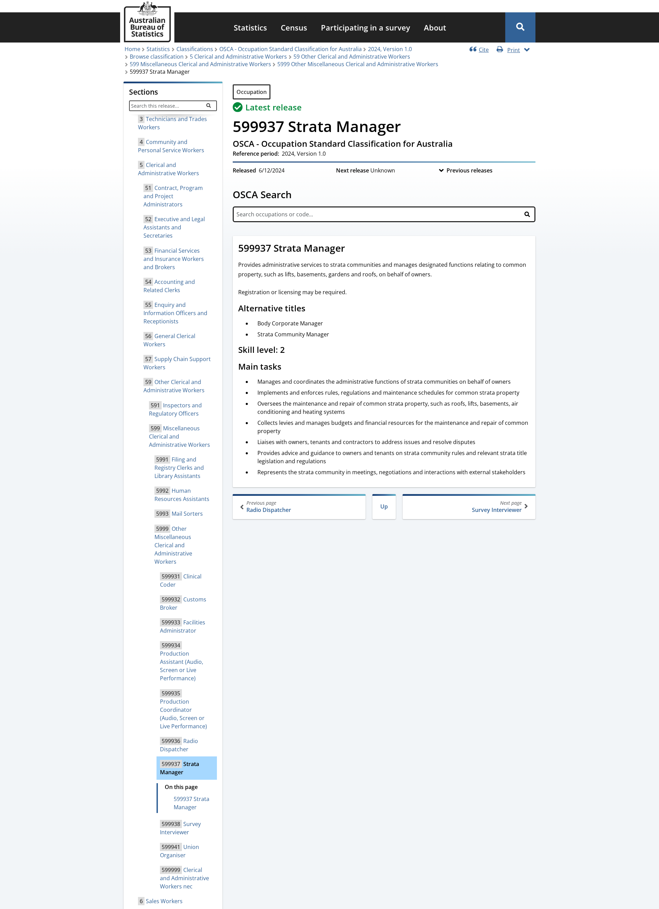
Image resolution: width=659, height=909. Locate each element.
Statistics (250, 27)
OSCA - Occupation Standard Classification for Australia (290, 49)
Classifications (194, 49)
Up (384, 506)
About (435, 27)
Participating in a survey (365, 27)
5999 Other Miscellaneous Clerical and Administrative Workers (357, 64)
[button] (520, 27)
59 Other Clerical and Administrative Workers (351, 56)
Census (294, 27)
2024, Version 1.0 (390, 49)
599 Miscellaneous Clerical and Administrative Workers (200, 64)
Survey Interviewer (497, 507)
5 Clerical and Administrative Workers (238, 56)
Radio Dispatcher (268, 507)
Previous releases (470, 170)
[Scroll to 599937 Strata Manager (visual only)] (352, 249)
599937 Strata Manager (191, 803)
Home (132, 49)
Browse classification (157, 56)
